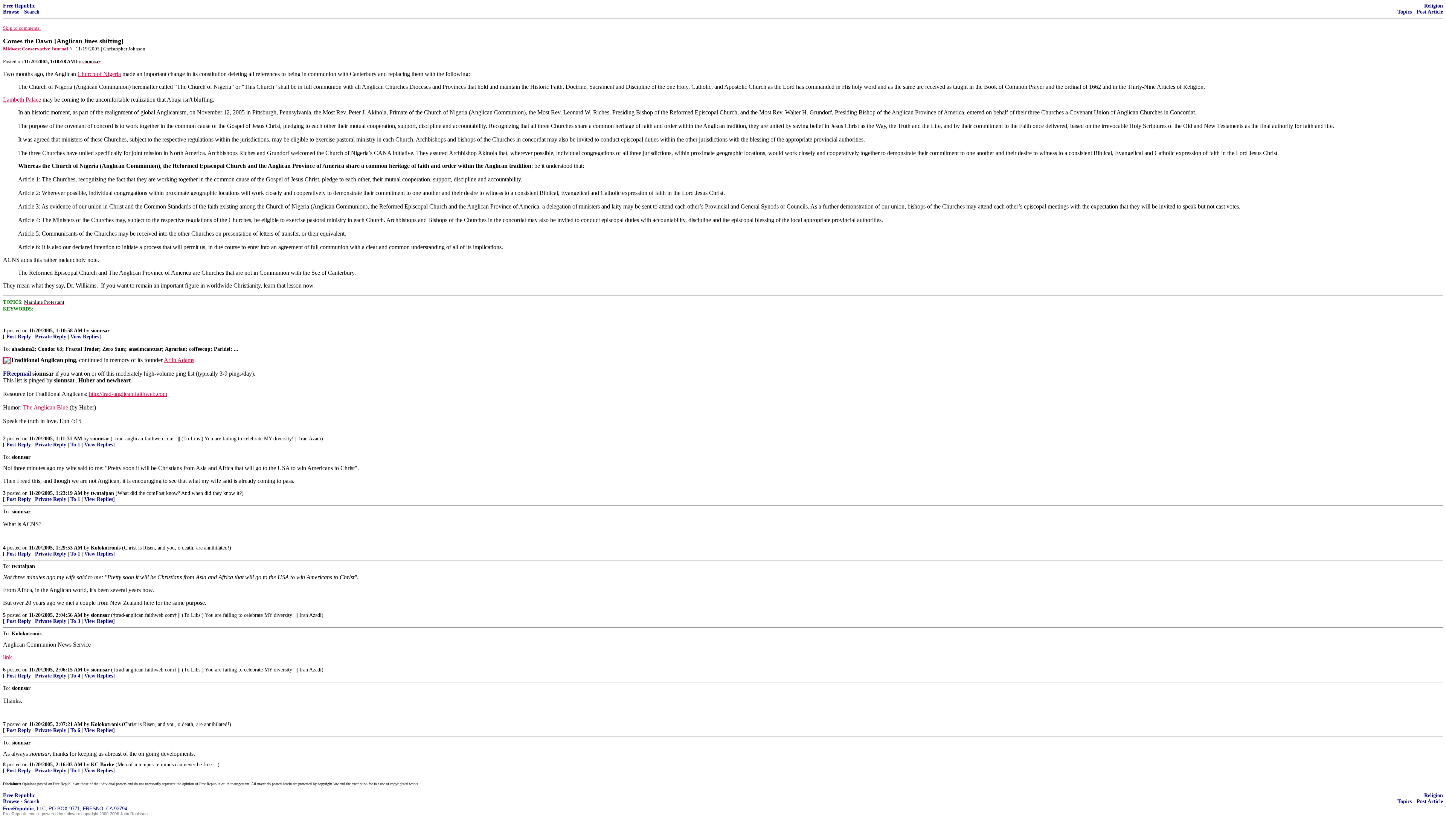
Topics (1404, 12)
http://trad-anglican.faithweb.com (128, 394)
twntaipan (102, 493)
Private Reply (50, 336)
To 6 (75, 730)
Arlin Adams (179, 360)
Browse (11, 12)
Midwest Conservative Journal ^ (37, 49)
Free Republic (19, 6)
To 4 (75, 676)
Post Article (1430, 12)
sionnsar (100, 330)
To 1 (75, 445)
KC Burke (102, 764)
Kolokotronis (105, 548)
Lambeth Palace (22, 99)
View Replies (84, 336)
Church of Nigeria (99, 74)
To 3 (75, 621)
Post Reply (18, 336)
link (7, 657)
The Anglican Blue (45, 407)
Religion (1433, 6)
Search (32, 12)
